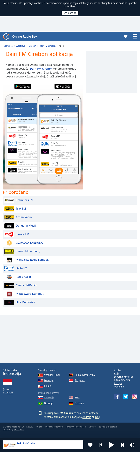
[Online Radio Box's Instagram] (134, 396)
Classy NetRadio (26, 285)
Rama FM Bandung (28, 251)
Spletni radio (12, 372)
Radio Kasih (23, 277)
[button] (112, 445)
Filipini (48, 385)
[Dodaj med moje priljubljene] (90, 445)
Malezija (48, 380)
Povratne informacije (76, 426)
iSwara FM (22, 234)
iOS (97, 416)
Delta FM (21, 268)
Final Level (19, 429)
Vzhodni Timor (52, 374)
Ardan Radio (24, 217)
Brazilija (48, 403)
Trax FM (21, 208)
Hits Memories (25, 302)
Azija (116, 373)
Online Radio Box (24, 36)
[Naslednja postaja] (122, 445)
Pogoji (39, 426)
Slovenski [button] (8, 392)
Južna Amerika (122, 380)
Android (86, 416)
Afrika (117, 370)
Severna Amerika (123, 376)
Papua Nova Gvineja (86, 374)
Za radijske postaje (108, 426)
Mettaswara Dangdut (30, 294)
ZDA (77, 397)
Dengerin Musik (26, 225)
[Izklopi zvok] (133, 445)
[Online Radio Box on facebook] (117, 396)
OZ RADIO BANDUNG (29, 242)
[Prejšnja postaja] (101, 445)
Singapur (80, 380)
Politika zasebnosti (54, 426)
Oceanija (119, 386)
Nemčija (79, 403)
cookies (38, 3)
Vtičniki (92, 426)
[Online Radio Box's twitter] (125, 396)
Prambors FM (24, 200)
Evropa (118, 383)
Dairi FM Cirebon (41, 68)
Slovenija (49, 397)
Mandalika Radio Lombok (32, 259)
